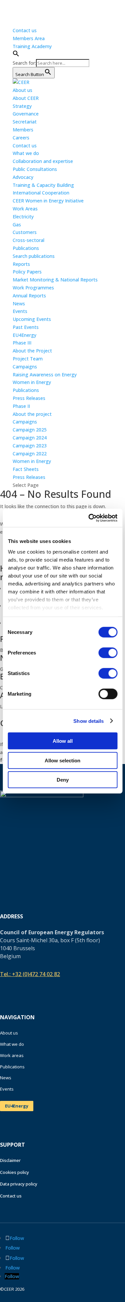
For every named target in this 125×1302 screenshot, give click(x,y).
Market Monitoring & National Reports (55, 279)
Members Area (29, 38)
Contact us (25, 30)
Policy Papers (27, 271)
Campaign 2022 (30, 453)
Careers (21, 137)
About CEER (26, 98)
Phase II (21, 406)
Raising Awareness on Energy (45, 374)
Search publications (34, 256)
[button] (16, 55)
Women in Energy (32, 382)
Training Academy (32, 46)
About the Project (32, 350)
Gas (17, 224)
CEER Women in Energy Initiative (48, 200)
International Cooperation (41, 193)
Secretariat (25, 121)
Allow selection (62, 760)
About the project (32, 414)
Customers (25, 232)
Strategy (22, 106)
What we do (12, 1044)
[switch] (107, 653)
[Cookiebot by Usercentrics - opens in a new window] (89, 517)
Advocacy (23, 177)
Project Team (28, 358)
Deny (63, 780)
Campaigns (25, 366)
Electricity (23, 216)
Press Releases (29, 398)
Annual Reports (29, 295)
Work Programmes (33, 287)
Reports (21, 264)
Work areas (12, 1055)
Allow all (63, 741)
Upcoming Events (32, 319)
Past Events (26, 327)
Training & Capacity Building (43, 185)
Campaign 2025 (30, 429)
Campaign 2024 (30, 437)
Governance (26, 114)
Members (23, 129)
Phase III (22, 343)
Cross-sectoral (28, 240)
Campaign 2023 (30, 445)
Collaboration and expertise (43, 161)
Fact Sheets (26, 469)
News (19, 303)
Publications (26, 390)
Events (20, 311)
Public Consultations (35, 169)
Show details (88, 721)
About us (9, 1033)
